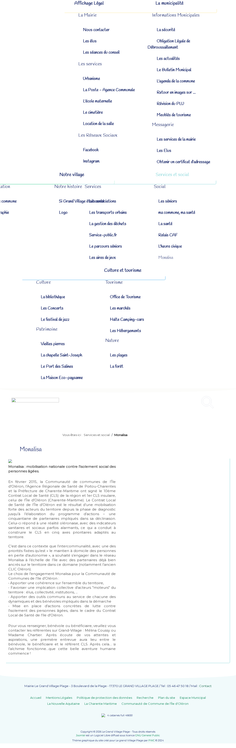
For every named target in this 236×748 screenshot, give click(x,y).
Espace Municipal (193, 697)
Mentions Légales (59, 697)
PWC (151, 740)
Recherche (145, 697)
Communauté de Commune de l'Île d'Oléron (155, 703)
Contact (205, 686)
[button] (87, 15)
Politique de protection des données (104, 697)
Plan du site (166, 697)
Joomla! (80, 735)
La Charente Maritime (100, 703)
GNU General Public (147, 735)
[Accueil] (36, 3)
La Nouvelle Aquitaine (63, 703)
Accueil (35, 697)
